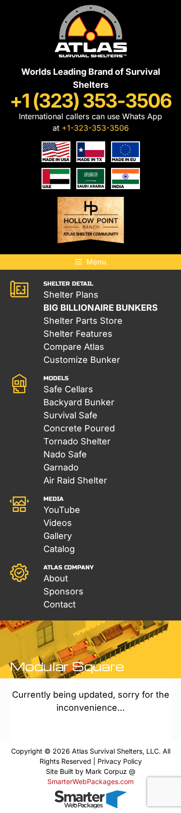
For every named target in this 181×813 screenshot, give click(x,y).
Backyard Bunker (78, 402)
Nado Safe (65, 454)
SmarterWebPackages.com (90, 781)
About (55, 578)
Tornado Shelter (77, 441)
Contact (59, 604)
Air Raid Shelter (75, 480)
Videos (57, 523)
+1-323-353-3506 (95, 128)
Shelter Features (77, 334)
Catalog (59, 549)
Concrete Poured (79, 428)
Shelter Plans (70, 294)
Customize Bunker (81, 360)
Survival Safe (70, 415)
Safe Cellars (68, 389)
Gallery (57, 536)
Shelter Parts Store (83, 321)
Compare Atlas (73, 347)
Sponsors (63, 591)
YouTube (61, 510)
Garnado (61, 467)
